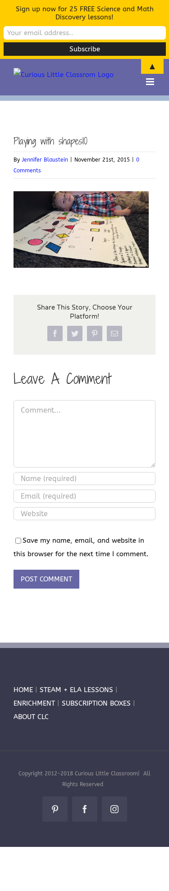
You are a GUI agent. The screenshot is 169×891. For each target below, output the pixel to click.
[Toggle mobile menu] (150, 81)
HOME (23, 690)
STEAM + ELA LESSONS (77, 690)
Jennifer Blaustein (45, 160)
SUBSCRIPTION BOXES (96, 703)
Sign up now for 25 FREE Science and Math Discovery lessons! (85, 13)
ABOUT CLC (31, 717)
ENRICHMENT (34, 703)
